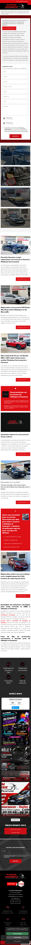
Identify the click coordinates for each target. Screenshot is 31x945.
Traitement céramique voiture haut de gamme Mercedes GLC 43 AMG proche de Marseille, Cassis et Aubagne (15, 487)
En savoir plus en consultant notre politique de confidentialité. (16, 131)
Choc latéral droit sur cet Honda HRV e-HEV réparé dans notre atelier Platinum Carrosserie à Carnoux (14, 359)
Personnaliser (17, 941)
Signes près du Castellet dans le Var (13, 543)
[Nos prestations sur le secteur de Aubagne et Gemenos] (5, 394)
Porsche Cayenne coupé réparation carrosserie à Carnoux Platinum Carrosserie (15, 259)
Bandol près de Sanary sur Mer (11, 547)
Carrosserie (15, 155)
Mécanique (15, 176)
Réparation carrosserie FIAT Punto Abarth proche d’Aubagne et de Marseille (15, 309)
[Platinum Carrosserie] (15, 6)
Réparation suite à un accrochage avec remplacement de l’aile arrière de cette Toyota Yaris (15, 576)
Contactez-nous (15, 829)
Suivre (16, 707)
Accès (16, 901)
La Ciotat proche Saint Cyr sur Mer (12, 536)
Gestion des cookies (5, 939)
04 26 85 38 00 (15, 832)
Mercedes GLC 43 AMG (10, 482)
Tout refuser (17, 937)
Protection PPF (15, 218)
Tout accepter (17, 933)
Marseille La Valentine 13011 (11, 540)
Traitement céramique (15, 197)
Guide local (3, 935)
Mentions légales (4, 937)
